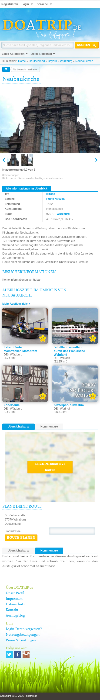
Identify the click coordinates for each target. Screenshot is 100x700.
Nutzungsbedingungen (23, 635)
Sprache (42, 4)
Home (22, 61)
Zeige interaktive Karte (50, 467)
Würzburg (66, 61)
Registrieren (9, 4)
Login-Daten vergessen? (24, 629)
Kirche (50, 194)
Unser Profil (15, 593)
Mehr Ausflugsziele (15, 303)
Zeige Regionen (41, 53)
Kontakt (12, 610)
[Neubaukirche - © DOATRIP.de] (27, 160)
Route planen (21, 538)
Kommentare (49, 426)
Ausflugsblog (15, 615)
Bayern (52, 61)
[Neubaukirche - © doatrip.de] (50, 120)
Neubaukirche (84, 61)
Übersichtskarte (18, 426)
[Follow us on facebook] (17, 654)
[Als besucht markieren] (6, 69)
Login (25, 4)
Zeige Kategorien (13, 53)
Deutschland (37, 61)
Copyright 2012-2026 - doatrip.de (18, 695)
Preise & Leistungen (21, 640)
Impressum (14, 599)
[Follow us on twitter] (9, 654)
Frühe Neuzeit (55, 198)
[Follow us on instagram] (26, 654)
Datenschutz (15, 604)
